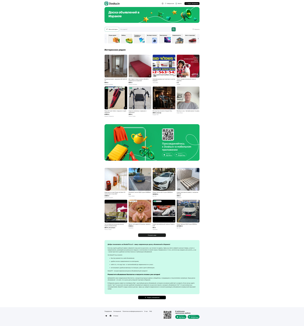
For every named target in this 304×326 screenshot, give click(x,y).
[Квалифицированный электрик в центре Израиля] (164, 69)
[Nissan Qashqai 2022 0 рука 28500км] (188, 214)
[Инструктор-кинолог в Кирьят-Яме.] (164, 100)
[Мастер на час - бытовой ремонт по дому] (188, 100)
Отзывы (115, 316)
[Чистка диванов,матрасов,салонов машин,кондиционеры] (115, 215)
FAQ (150, 311)
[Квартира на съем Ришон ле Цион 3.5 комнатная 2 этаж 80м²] (115, 183)
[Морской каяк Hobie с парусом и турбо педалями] (115, 101)
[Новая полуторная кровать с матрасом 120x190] (188, 183)
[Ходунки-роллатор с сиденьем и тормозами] (140, 101)
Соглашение (117, 311)
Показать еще (152, 235)
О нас (146, 311)
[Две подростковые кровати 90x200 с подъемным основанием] (140, 70)
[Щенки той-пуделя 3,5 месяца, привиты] (140, 214)
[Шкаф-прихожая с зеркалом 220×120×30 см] (115, 70)
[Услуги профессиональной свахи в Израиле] (188, 70)
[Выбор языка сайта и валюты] (163, 3)
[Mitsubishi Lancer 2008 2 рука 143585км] (140, 182)
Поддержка (108, 311)
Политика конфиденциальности (133, 311)
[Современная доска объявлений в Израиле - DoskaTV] (112, 3)
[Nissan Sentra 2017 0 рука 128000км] (164, 182)
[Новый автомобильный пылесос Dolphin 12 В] (164, 215)
